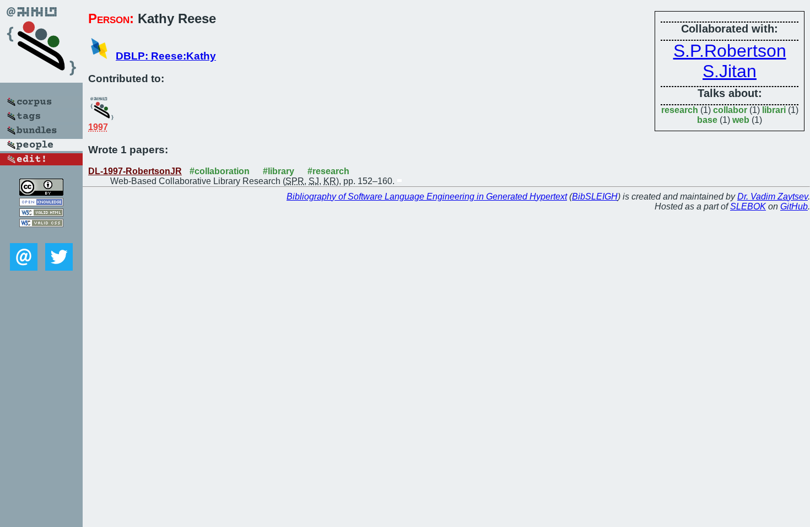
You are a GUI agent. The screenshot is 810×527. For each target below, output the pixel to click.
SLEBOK (748, 206)
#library (278, 171)
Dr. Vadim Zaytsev (772, 196)
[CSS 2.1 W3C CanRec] (41, 235)
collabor (730, 110)
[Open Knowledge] (41, 203)
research (679, 110)
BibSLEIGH (595, 196)
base (707, 120)
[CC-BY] (41, 192)
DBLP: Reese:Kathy (166, 56)
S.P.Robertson (729, 51)
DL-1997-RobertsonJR (135, 171)
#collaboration (220, 171)
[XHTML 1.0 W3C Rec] (41, 213)
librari (774, 110)
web (740, 120)
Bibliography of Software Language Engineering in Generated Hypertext (427, 196)
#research (328, 171)
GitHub (794, 206)
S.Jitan (730, 71)
